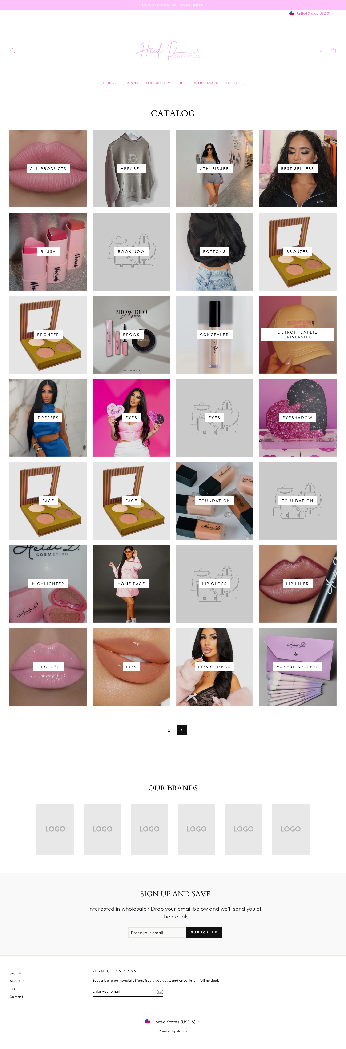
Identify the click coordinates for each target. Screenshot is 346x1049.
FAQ (13, 989)
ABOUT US (235, 83)
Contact (16, 996)
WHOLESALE (206, 83)
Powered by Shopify (173, 1031)
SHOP (106, 83)
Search (130, 83)
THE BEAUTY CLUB (164, 83)
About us (16, 981)
